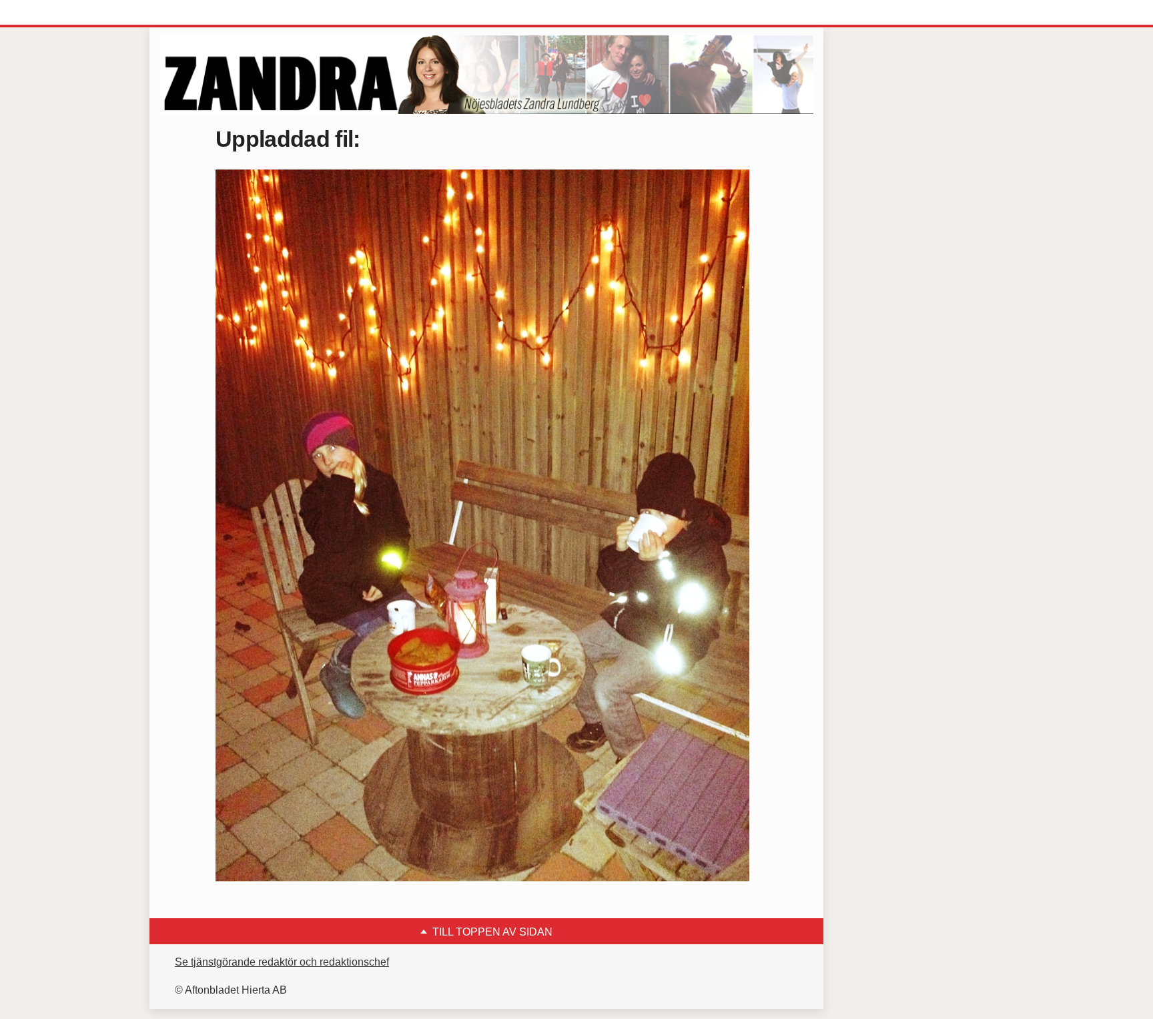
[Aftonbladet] (209, 13)
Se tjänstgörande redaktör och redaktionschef (282, 962)
